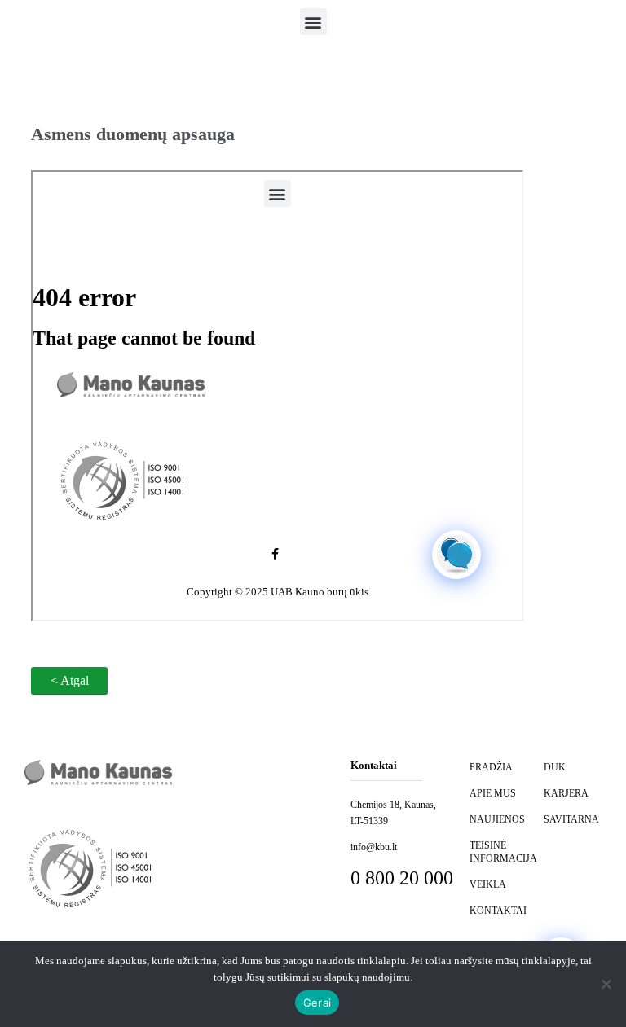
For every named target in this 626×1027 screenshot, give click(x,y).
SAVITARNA (571, 819)
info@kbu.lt (373, 847)
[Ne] (605, 984)
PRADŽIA (491, 767)
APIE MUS (493, 793)
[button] (313, 21)
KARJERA (566, 793)
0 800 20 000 (401, 878)
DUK (555, 767)
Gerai (317, 1002)
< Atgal (70, 680)
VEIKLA (488, 884)
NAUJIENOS (497, 819)
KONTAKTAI (498, 910)
